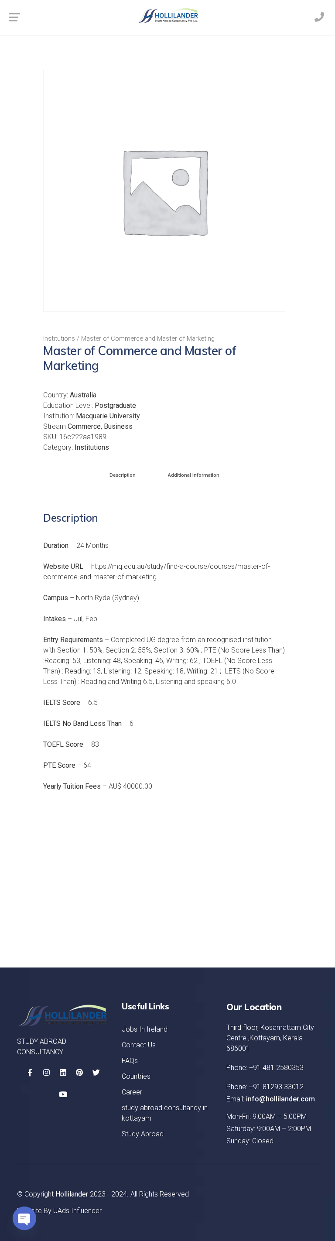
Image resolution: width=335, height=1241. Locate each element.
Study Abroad (143, 1134)
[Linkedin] (63, 1072)
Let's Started (277, 926)
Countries (136, 1076)
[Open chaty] (24, 1218)
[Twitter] (96, 1072)
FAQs (130, 1060)
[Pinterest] (79, 1072)
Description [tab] (122, 475)
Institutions (59, 338)
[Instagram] (46, 1072)
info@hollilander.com (280, 1099)
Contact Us (139, 1045)
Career (132, 1092)
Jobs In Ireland (145, 1029)
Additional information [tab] (193, 475)
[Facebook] (29, 1072)
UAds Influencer (77, 1211)
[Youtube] (63, 1094)
